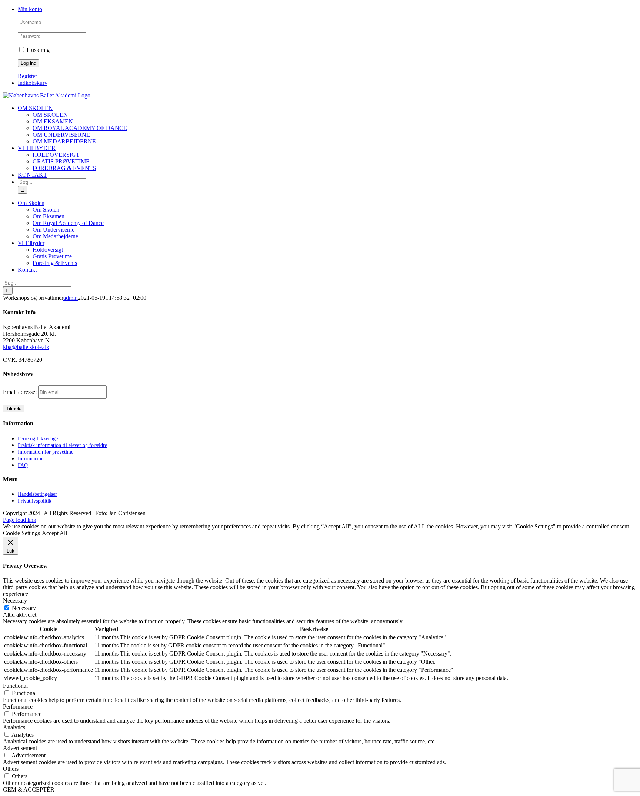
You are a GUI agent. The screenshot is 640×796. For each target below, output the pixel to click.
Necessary (24, 608)
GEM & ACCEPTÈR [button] (28, 789)
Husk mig (37, 50)
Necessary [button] (15, 600)
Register (27, 76)
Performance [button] (18, 706)
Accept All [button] (54, 533)
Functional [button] (15, 686)
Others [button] (11, 769)
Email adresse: (20, 392)
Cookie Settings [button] (21, 533)
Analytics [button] (14, 727)
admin (70, 298)
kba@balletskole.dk (26, 347)
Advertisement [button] (20, 748)
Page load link (19, 520)
